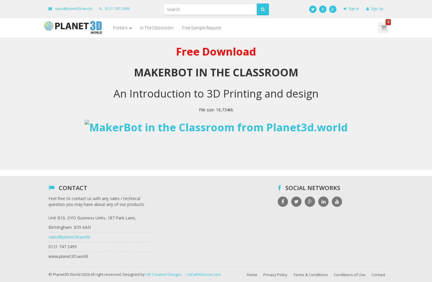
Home (252, 274)
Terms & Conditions (310, 274)
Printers (120, 28)
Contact (378, 274)
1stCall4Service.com (203, 274)
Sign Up (377, 8)
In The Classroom (156, 28)
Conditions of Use (350, 274)
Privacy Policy (275, 274)
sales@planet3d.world (73, 8)
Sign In (354, 8)
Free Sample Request (201, 28)
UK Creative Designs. (164, 274)
